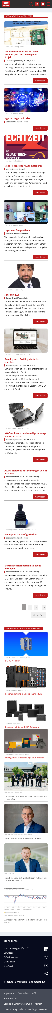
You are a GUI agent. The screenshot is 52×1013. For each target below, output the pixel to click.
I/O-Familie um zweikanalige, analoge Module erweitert (25, 435)
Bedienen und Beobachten (17, 122)
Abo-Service (9, 966)
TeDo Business (11, 957)
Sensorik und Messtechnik (17, 233)
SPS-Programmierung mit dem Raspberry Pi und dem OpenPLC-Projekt (22, 54)
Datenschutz (23, 993)
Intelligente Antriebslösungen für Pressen (24, 757)
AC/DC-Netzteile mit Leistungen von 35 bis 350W (25, 472)
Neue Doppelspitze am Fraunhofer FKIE (22, 838)
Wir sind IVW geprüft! (14, 948)
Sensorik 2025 (12, 294)
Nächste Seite (38, 615)
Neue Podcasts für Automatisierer (23, 165)
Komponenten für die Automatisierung (22, 477)
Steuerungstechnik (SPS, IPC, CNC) (20, 61)
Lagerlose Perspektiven (17, 230)
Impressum (9, 993)
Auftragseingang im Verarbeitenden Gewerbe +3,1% (25, 921)
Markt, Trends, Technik (15, 169)
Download (8, 952)
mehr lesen (40, 80)
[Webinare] (46, 974)
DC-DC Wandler (12, 661)
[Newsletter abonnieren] (46, 958)
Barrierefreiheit (11, 998)
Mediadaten (9, 961)
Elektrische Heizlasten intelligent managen (22, 567)
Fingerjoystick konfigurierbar (20, 534)
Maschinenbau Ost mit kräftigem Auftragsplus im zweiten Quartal (26, 879)
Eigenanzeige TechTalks (17, 118)
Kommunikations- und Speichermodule (23, 694)
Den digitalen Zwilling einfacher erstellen (22, 361)
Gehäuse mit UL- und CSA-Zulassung (22, 727)
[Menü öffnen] (48, 4)
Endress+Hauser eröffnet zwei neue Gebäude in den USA (25, 797)
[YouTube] (46, 966)
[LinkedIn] (46, 950)
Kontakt (38, 1003)
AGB (34, 993)
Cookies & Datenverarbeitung (18, 1003)
